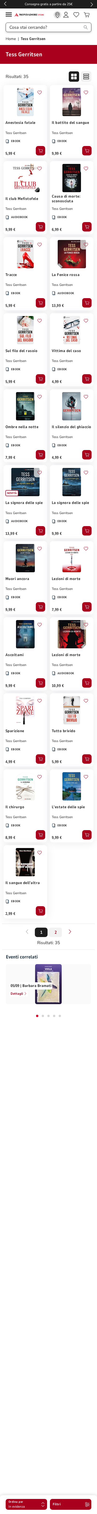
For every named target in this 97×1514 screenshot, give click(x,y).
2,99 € (10, 914)
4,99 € (57, 382)
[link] (57, 15)
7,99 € (10, 457)
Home (11, 38)
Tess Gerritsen (15, 133)
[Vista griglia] (74, 76)
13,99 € (58, 306)
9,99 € (57, 153)
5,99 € (10, 153)
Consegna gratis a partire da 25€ (49, 4)
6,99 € (57, 229)
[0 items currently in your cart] (86, 15)
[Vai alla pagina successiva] (70, 931)
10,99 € (58, 686)
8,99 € (10, 838)
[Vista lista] (86, 76)
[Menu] (10, 15)
